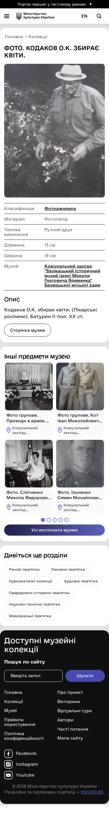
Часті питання (72, 729)
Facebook (26, 753)
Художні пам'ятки (81, 581)
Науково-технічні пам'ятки (34, 604)
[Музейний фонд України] (35, 16)
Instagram (27, 764)
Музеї (10, 710)
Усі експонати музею (54, 530)
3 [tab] (55, 520)
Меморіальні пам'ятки (30, 616)
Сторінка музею (27, 330)
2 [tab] (49, 520)
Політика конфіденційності (24, 736)
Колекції (13, 701)
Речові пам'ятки (24, 569)
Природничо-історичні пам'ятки (39, 593)
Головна (13, 692)
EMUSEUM (92, 792)
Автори (65, 720)
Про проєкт (70, 692)
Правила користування (19, 722)
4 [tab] (60, 520)
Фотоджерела (60, 208)
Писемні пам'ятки (68, 569)
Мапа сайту (70, 738)
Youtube (25, 775)
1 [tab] (43, 520)
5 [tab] (66, 520)
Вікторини (68, 701)
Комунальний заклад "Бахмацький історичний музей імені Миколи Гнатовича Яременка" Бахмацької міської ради (72, 275)
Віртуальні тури (74, 711)
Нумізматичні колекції (30, 581)
